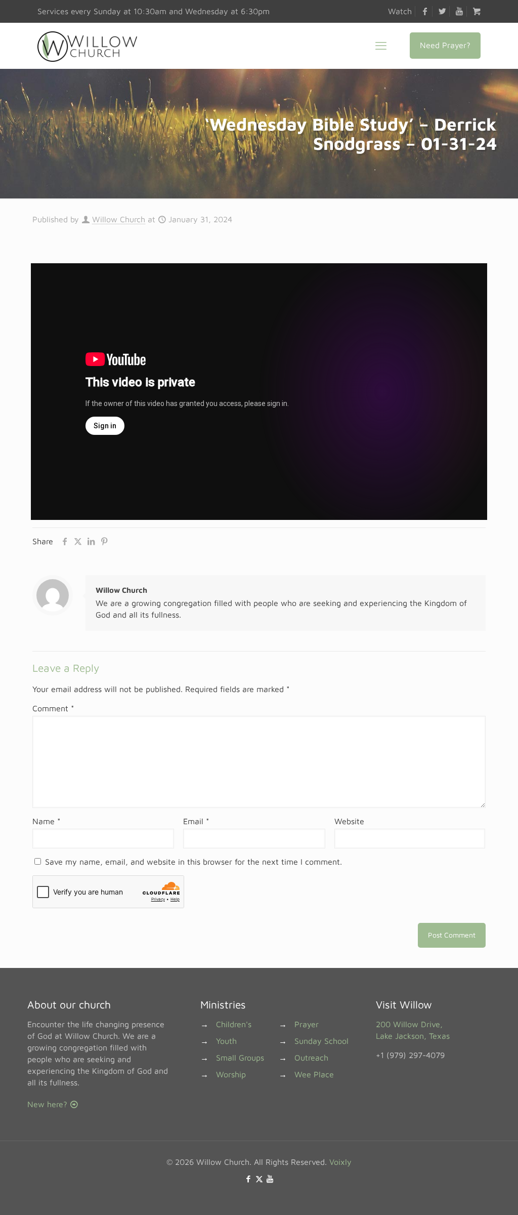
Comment (53, 708)
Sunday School (321, 1040)
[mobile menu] (381, 45)
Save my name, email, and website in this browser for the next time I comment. (193, 861)
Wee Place (314, 1074)
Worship (231, 1074)
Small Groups (240, 1057)
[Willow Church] (87, 45)
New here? (48, 1104)
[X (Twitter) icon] (259, 1178)
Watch (400, 11)
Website (349, 821)
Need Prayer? (445, 45)
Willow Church (118, 219)
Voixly (340, 1161)
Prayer (306, 1024)
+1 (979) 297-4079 (410, 1055)
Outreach (311, 1057)
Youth (226, 1040)
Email (196, 821)
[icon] (270, 1178)
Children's (233, 1024)
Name (46, 821)
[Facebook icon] (248, 1178)
